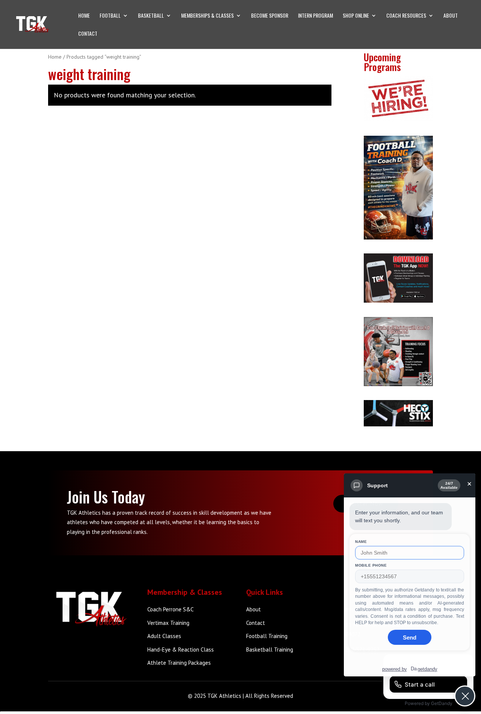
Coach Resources (406, 16)
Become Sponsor (269, 16)
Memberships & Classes (207, 16)
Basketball (151, 16)
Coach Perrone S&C (170, 609)
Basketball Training (269, 649)
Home (84, 16)
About (450, 16)
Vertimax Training (168, 622)
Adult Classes (164, 636)
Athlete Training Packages (179, 662)
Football (110, 16)
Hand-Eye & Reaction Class (180, 649)
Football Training (266, 636)
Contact (87, 34)
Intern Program (315, 16)
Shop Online (356, 16)
